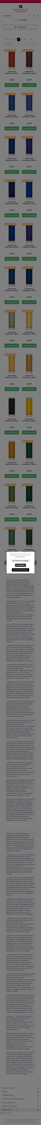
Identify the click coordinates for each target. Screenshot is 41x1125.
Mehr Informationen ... (20, 556)
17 (21, 39)
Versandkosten (30, 1119)
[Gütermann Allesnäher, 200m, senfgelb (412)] (11, 450)
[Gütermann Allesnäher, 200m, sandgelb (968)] (29, 363)
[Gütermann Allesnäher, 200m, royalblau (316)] (11, 233)
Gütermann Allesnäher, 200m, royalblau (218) (29, 159)
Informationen (7, 1095)
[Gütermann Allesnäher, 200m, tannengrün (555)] (29, 537)
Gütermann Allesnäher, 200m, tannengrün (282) (12, 507)
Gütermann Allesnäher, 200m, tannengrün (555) (29, 550)
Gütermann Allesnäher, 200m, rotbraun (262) (29, 72)
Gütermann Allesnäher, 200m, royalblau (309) (12, 203)
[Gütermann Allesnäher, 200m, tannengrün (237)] (29, 450)
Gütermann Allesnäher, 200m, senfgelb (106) (29, 420)
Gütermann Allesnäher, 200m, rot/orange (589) (12, 72)
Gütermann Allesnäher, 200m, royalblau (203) (29, 116)
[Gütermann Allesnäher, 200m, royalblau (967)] (29, 276)
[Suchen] (29, 15)
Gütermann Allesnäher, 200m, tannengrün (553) (12, 550)
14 (12, 39)
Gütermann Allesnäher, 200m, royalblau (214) (12, 159)
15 (15, 39)
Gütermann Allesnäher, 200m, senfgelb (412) (12, 463)
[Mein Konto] (33, 15)
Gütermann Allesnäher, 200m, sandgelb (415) (29, 333)
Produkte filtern (22, 27)
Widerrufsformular (5, 1113)
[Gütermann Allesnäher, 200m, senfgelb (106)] (29, 407)
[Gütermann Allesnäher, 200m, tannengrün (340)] (29, 494)
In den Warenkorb (12, 85)
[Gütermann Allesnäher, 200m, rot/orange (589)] (11, 59)
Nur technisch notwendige (21, 561)
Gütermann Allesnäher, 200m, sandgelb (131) (12, 333)
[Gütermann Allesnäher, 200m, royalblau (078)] (11, 103)
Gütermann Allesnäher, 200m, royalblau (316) (12, 246)
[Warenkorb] (38, 15)
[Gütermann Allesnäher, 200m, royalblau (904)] (11, 276)
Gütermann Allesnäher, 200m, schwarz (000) (12, 420)
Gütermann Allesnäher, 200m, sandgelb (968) (29, 376)
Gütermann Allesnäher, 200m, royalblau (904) (12, 289)
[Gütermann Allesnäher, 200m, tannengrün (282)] (11, 494)
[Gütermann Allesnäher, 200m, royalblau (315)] (29, 190)
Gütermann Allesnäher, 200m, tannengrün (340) (29, 507)
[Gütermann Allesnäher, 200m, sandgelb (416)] (11, 363)
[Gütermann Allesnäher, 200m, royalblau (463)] (29, 233)
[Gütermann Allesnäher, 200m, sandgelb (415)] (29, 320)
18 (24, 39)
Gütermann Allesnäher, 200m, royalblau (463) (29, 246)
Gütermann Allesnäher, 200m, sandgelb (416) (12, 376)
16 (18, 39)
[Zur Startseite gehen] (20, 8)
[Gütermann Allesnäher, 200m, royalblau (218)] (29, 146)
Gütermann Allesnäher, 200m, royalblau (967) (29, 289)
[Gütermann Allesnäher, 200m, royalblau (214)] (11, 146)
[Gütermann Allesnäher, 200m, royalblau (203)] (29, 103)
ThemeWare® (34, 1122)
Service (5, 1091)
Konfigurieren (20, 565)
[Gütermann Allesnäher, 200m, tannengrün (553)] (11, 537)
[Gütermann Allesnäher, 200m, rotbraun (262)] (29, 59)
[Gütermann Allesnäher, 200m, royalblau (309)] (11, 190)
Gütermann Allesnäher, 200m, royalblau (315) (29, 203)
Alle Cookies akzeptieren (20, 570)
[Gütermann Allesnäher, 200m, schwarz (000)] (11, 407)
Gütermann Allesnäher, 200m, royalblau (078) (12, 116)
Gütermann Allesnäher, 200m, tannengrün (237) (29, 463)
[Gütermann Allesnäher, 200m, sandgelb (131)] (11, 320)
